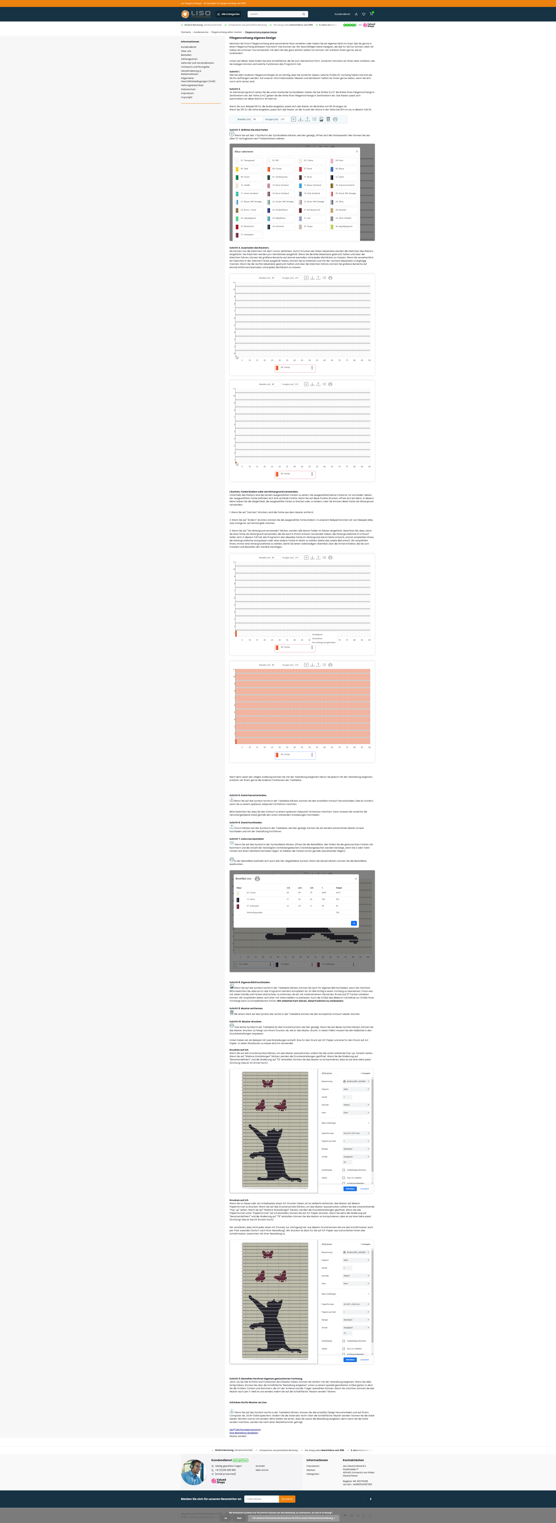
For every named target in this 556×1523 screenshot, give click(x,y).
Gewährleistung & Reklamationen (191, 72)
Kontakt (260, 1466)
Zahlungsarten (189, 59)
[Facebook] (370, 1499)
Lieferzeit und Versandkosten (197, 63)
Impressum (187, 93)
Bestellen (186, 55)
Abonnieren (287, 1499)
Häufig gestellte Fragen (228, 1466)
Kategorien (313, 1474)
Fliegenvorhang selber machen (227, 32)
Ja (225, 1518)
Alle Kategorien (231, 14)
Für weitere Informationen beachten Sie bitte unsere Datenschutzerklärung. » (294, 1518)
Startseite (186, 32)
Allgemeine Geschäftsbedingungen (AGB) (198, 79)
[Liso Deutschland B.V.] (196, 14)
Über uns (186, 51)
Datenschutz (188, 89)
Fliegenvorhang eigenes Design (261, 32)
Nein (239, 1518)
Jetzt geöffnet (240, 1460)
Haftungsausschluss (192, 85)
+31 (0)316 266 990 (225, 1470)
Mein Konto (262, 1470)
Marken (311, 1470)
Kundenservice (201, 32)
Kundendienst (342, 14)
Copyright (186, 97)
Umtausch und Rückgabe (195, 67)
